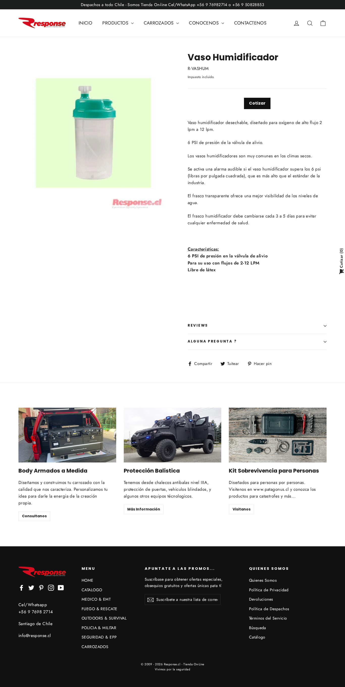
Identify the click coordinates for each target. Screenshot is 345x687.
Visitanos (242, 509)
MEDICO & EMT (96, 599)
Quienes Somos (263, 580)
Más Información (143, 509)
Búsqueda (257, 628)
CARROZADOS (159, 23)
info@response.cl (34, 635)
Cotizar (257, 103)
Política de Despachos (269, 609)
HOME (87, 580)
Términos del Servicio (268, 618)
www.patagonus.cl (271, 489)
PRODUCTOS (116, 23)
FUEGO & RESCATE (99, 609)
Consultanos (34, 516)
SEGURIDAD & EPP (99, 637)
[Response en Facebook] (21, 587)
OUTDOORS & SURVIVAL (104, 618)
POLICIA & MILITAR (99, 628)
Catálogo (257, 637)
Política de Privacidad (269, 590)
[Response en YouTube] (61, 587)
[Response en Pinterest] (41, 587)
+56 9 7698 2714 (35, 612)
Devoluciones (261, 599)
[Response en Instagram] (51, 587)
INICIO (85, 23)
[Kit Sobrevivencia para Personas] (278, 435)
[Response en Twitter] (31, 587)
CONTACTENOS (250, 23)
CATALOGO (92, 590)
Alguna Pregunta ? (212, 341)
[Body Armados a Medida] (67, 435)
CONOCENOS (204, 23)
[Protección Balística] (172, 435)
